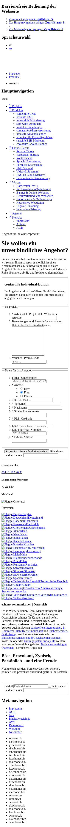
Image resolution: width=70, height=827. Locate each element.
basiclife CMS (24, 117)
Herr (26, 388)
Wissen (15, 182)
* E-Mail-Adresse (22, 437)
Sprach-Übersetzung (28, 161)
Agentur (15, 213)
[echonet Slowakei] (12, 571)
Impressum (22, 220)
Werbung (14, 728)
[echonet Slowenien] (13, 574)
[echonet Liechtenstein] (15, 547)
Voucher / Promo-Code (25, 358)
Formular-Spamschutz (29, 164)
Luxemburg (34, 551)
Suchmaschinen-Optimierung (33, 189)
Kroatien (29, 544)
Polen (23, 561)
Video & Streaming (27, 171)
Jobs (11, 715)
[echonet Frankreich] (13, 524)
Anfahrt (21, 224)
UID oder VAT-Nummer (26, 429)
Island (23, 534)
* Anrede (17, 385)
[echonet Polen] (10, 561)
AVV (12, 722)
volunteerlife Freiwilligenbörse (34, 137)
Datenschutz (16, 725)
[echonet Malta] (10, 554)
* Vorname (18, 403)
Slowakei (29, 571)
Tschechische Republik (54, 581)
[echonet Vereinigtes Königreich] (20, 594)
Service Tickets (25, 151)
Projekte (15, 106)
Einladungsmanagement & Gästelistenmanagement (31, 637)
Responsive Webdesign (30, 202)
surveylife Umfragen (28, 123)
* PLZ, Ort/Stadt (22, 418)
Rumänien (31, 564)
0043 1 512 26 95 (11, 472)
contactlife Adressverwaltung (33, 130)
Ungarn (26, 584)
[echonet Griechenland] (15, 527)
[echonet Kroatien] (12, 544)
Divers (28, 396)
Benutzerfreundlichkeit (29, 631)
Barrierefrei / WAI (27, 185)
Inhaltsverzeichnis (19, 718)
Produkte (14, 77)
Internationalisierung (28, 209)
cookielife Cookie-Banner (31, 143)
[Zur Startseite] (9, 57)
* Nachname (19, 407)
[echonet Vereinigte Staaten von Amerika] (26, 588)
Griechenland (37, 527)
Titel (14, 399)
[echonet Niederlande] (14, 557)
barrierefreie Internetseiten (46, 627)
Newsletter (15, 732)
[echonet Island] (10, 534)
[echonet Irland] (10, 531)
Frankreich (32, 524)
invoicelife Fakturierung (30, 120)
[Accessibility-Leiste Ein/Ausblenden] (2, 67)
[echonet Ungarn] (11, 584)
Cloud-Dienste (19, 148)
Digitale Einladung (27, 206)
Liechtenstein (37, 547)
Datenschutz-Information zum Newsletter (25, 678)
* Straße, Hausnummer (25, 411)
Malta (23, 554)
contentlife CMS (26, 113)
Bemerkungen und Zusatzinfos (37, 323)
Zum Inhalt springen (31, 19)
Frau (26, 392)
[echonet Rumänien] (13, 564)
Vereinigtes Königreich (53, 594)
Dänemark (32, 520)
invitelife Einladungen (29, 127)
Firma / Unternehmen (24, 377)
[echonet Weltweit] (12, 598)
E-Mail (8, 686)
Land (15, 426)
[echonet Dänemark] (13, 520)
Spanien (27, 578)
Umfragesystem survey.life (39, 641)
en (10, 48)
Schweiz (28, 567)
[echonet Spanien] (12, 578)
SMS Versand (24, 168)
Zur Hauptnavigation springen (36, 22)
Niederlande (35, 557)
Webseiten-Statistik (27, 154)
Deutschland (35, 517)
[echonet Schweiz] (12, 567)
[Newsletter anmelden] (49, 687)
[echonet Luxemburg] (14, 551)
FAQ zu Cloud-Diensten (30, 174)
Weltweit (29, 598)
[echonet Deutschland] (14, 517)
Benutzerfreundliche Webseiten (34, 195)
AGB (19, 227)
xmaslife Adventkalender (31, 133)
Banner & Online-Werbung (32, 192)
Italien (24, 537)
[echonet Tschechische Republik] (21, 581)
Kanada (27, 541)
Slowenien (32, 574)
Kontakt (15, 217)
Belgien (27, 514)
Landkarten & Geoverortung (33, 178)
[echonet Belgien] (11, 514)
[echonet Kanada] (11, 541)
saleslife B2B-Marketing (30, 140)
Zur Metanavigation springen (36, 29)
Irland (23, 531)
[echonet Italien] (11, 537)
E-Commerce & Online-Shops (34, 199)
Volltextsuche (24, 158)
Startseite (14, 73)
